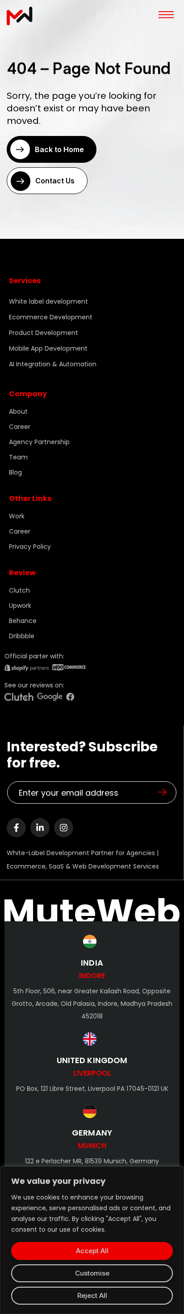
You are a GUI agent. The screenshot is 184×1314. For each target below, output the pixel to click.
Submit (162, 792)
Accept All (92, 1250)
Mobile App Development (48, 348)
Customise (92, 1273)
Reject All (92, 1295)
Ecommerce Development (50, 317)
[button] (166, 12)
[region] (92, 1240)
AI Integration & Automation (52, 364)
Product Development (43, 332)
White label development (48, 301)
